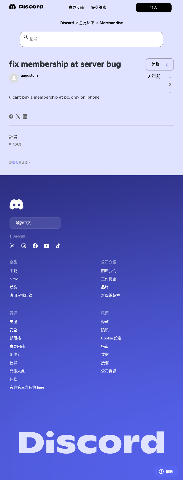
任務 (13, 379)
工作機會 (108, 279)
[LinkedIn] (25, 116)
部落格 (15, 338)
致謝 (105, 355)
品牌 (105, 287)
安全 (13, 330)
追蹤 (155, 64)
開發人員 (17, 371)
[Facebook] (11, 116)
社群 (13, 363)
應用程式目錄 (21, 296)
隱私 (105, 330)
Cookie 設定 (111, 338)
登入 (15, 163)
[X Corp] (18, 116)
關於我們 (108, 271)
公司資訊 (108, 371)
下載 (13, 271)
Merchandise (111, 23)
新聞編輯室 (110, 296)
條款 (105, 322)
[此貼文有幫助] (170, 77)
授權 (105, 363)
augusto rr (29, 75)
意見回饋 (17, 347)
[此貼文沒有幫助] (170, 92)
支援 (13, 322)
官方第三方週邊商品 (27, 387)
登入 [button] (154, 8)
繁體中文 (23, 223)
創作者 (15, 355)
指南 (105, 347)
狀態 (13, 287)
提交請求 (98, 8)
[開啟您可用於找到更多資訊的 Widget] (165, 472)
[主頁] (26, 8)
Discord (67, 23)
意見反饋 (76, 8)
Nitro (14, 279)
